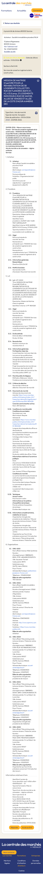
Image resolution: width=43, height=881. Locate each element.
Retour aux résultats (12, 23)
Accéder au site (9, 51)
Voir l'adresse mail (10, 46)
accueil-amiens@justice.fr (23, 666)
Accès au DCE (27, 827)
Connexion (37, 10)
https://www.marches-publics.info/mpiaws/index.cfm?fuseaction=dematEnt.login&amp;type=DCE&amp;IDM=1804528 (25, 398)
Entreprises (36, 856)
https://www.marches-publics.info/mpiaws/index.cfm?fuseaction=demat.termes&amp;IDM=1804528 (25, 423)
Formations (6, 10)
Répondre (14, 827)
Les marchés (7, 856)
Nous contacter (9, 852)
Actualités (21, 10)
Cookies (22, 871)
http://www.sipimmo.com (27, 623)
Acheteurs (21, 866)
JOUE (7, 120)
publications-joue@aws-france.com (25, 572)
